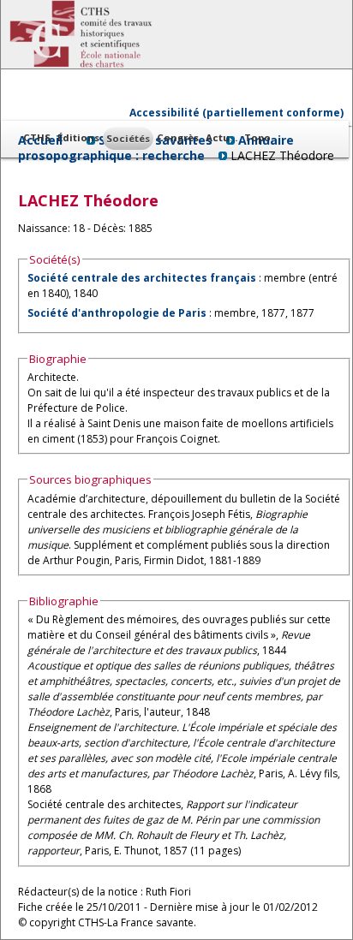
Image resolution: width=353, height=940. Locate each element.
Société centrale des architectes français (141, 278)
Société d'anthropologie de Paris (116, 313)
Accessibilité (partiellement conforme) (236, 112)
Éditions (78, 137)
